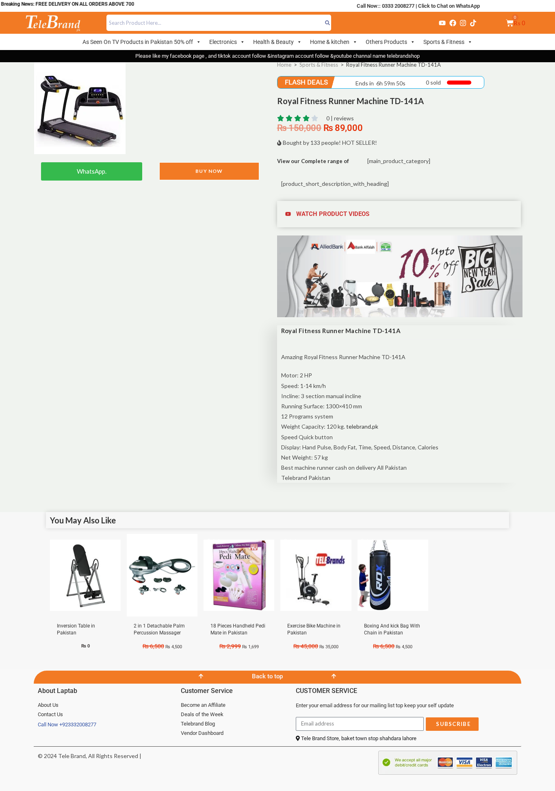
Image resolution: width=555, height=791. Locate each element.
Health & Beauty (273, 42)
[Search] (327, 23)
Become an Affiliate (203, 705)
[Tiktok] (473, 23)
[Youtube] (442, 23)
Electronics (223, 42)
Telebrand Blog (198, 724)
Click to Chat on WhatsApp (449, 6)
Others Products (386, 42)
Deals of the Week (202, 714)
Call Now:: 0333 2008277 (385, 6)
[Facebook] (453, 23)
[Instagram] (463, 23)
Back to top (267, 676)
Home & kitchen (329, 42)
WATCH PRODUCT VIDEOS (332, 214)
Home (284, 64)
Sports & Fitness (443, 42)
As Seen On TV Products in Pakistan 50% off (137, 42)
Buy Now (209, 171)
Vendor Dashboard (202, 733)
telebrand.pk (362, 426)
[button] (400, 214)
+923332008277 (77, 724)
